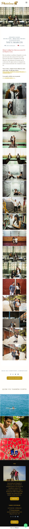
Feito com (14, 527)
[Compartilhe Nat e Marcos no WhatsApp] (12, 374)
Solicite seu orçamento (14, 378)
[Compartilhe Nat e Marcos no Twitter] (15, 374)
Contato (14, 522)
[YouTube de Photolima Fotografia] (18, 516)
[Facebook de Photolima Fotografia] (10, 516)
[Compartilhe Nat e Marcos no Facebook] (10, 374)
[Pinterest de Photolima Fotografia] (15, 516)
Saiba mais (14, 498)
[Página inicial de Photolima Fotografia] (9, 3)
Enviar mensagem (15, 510)
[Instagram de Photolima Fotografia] (13, 516)
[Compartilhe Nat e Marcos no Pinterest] (18, 374)
